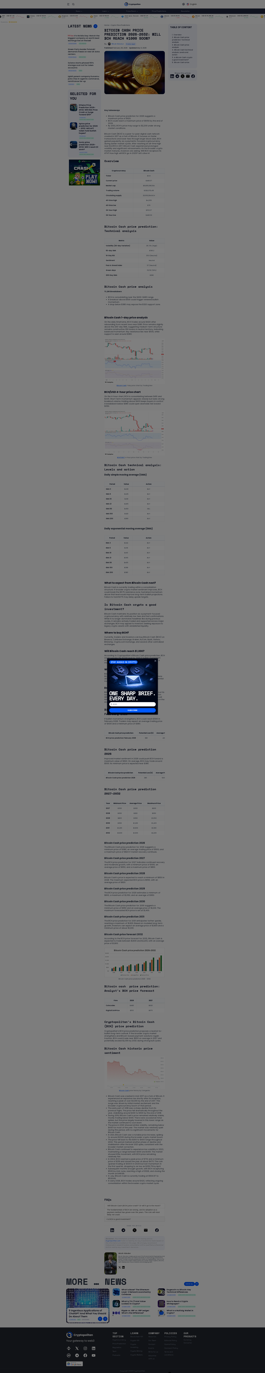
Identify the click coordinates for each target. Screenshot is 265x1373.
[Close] (155, 661)
